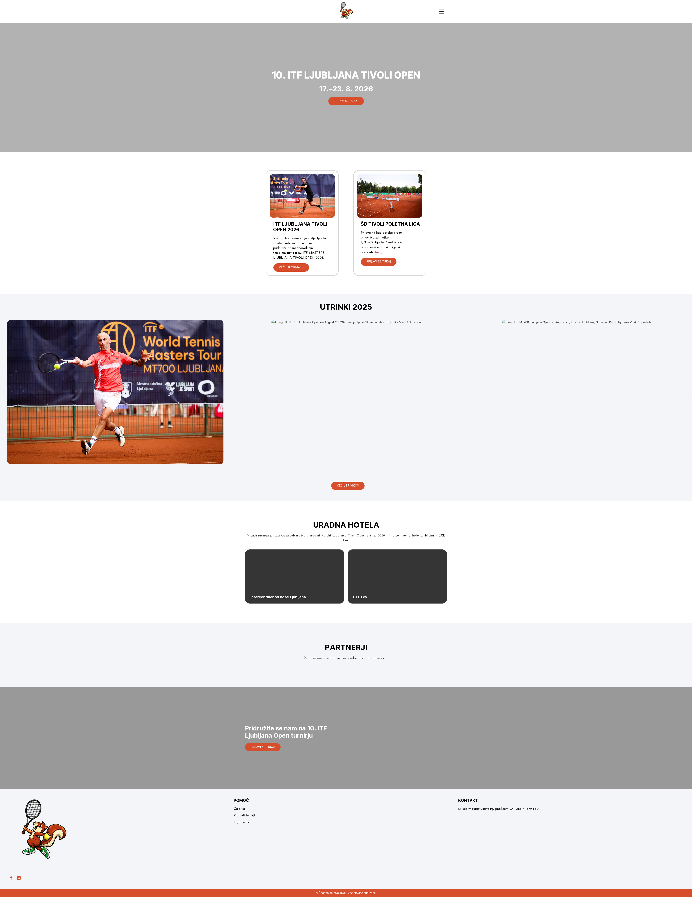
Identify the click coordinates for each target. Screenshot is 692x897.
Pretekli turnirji (244, 815)
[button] (4, 392)
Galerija (239, 809)
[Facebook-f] (11, 878)
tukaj (378, 252)
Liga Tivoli (241, 822)
